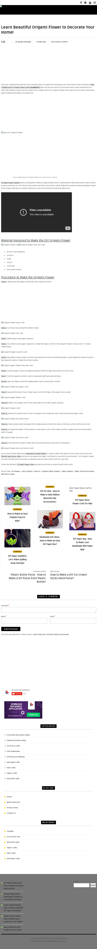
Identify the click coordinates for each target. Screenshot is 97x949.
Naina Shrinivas (24, 42)
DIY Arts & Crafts (60, 42)
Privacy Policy (12, 808)
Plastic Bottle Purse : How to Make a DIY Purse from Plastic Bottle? (27, 578)
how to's (37, 471)
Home (9, 797)
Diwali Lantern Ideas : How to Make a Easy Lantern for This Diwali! (13, 919)
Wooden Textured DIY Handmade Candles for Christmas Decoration (13, 897)
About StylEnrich (13, 802)
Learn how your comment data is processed (51, 634)
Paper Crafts (12, 773)
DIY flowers (15, 471)
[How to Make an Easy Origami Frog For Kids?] (17, 505)
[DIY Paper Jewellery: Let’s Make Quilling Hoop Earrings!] (17, 547)
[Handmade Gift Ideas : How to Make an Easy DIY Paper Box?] (50, 528)
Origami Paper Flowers (51, 471)
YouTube (10, 831)
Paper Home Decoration (84, 471)
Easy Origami (27, 471)
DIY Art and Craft (13, 837)
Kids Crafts (11, 768)
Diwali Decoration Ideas (16, 740)
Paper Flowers (67, 471)
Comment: (5, 605)
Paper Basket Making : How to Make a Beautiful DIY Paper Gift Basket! (13, 908)
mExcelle (62, 941)
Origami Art (35, 87)
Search (76, 882)
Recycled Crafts (13, 779)
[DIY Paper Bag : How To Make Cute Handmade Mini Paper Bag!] (82, 530)
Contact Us (11, 813)
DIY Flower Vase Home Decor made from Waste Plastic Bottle (13, 886)
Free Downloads (13, 751)
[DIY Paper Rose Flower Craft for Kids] (82, 491)
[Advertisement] (48, 64)
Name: (3, 616)
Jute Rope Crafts (13, 762)
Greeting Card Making (16, 757)
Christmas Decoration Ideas (18, 735)
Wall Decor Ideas (8, 474)
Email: (52, 616)
